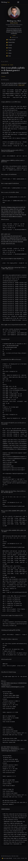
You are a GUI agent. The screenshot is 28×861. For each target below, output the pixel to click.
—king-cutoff (21, 85)
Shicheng (5, 2)
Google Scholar (11, 39)
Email (9, 55)
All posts (5, 61)
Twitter (9, 50)
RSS (26, 858)
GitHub (9, 53)
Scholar (15, 858)
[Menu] (18, 2)
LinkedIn (10, 45)
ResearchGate (11, 42)
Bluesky (10, 47)
